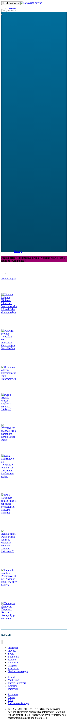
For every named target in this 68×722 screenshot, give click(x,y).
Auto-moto (13, 668)
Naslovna (13, 647)
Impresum (13, 688)
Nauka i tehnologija (18, 671)
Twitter (11, 697)
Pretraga (18, 251)
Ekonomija (13, 656)
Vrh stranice (9, 642)
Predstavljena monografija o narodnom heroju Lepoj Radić (29, 446)
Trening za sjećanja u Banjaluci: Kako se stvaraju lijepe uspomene (32, 624)
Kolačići (12, 685)
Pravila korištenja (17, 683)
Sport (11, 653)
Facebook (13, 694)
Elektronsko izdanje (18, 703)
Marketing (13, 680)
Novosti (12, 650)
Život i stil (13, 662)
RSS (10, 700)
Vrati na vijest (8, 278)
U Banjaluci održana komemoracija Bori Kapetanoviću (27, 385)
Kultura (12, 659)
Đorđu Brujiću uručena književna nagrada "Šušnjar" (26, 416)
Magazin (12, 665)
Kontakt (12, 677)
